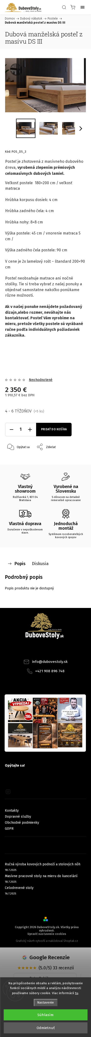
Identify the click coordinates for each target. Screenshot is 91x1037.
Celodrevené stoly (19, 888)
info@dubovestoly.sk (50, 661)
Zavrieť (74, 459)
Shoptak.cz (70, 941)
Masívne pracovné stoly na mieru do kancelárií (41, 876)
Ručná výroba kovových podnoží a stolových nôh (42, 864)
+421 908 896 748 (50, 671)
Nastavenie (45, 1002)
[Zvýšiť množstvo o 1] (30, 429)
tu (76, 993)
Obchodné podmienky (22, 823)
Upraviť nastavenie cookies (46, 934)
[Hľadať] (64, 7)
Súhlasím (45, 1015)
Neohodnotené (40, 380)
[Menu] (82, 7)
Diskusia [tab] (40, 563)
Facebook (39, 650)
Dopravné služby (18, 817)
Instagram (52, 650)
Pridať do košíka (54, 429)
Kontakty (12, 811)
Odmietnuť (46, 1028)
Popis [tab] (20, 563)
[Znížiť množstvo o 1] (11, 429)
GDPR (9, 829)
